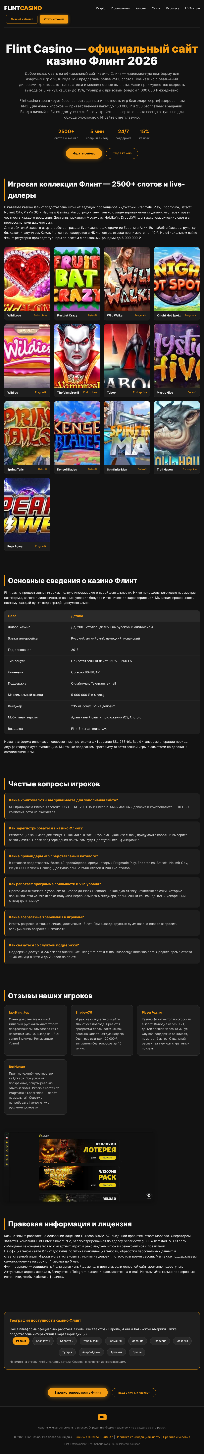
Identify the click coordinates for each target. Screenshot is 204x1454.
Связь (156, 8)
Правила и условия (176, 1437)
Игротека (172, 8)
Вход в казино (122, 153)
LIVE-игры (192, 8)
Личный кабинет (22, 19)
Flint (23, 8)
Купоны (140, 8)
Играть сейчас (84, 153)
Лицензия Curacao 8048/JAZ (93, 1437)
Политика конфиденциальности (138, 1437)
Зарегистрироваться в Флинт (77, 1392)
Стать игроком (54, 19)
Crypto (101, 8)
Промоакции (120, 8)
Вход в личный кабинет (134, 1392)
